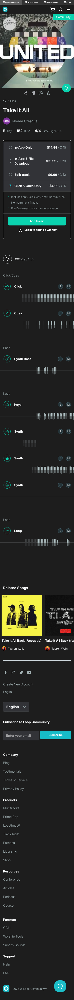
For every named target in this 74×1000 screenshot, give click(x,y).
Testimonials (12, 771)
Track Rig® (11, 834)
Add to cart (37, 221)
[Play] (66, 88)
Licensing (10, 851)
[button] (32, 93)
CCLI (6, 928)
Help (6, 964)
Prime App (10, 817)
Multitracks (11, 808)
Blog (6, 763)
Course (8, 905)
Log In (7, 692)
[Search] (60, 9)
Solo (60, 286)
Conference (11, 879)
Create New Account (18, 684)
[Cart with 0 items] (52, 9)
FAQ (6, 973)
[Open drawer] (68, 9)
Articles (8, 888)
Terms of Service (15, 780)
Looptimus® (11, 825)
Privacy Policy (13, 789)
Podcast (9, 897)
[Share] (25, 93)
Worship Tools (13, 936)
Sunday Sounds (14, 945)
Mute (68, 286)
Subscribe (56, 734)
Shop (6, 860)
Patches (9, 843)
